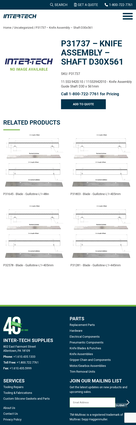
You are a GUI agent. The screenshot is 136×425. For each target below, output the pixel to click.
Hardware (76, 330)
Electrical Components (85, 336)
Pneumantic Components (86, 342)
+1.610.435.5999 (21, 368)
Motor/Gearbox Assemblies (88, 366)
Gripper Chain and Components (90, 360)
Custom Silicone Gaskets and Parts (26, 398)
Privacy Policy (12, 419)
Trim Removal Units (82, 371)
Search (61, 5)
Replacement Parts (82, 325)
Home (7, 27)
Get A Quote (88, 5)
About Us (9, 408)
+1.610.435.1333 (24, 356)
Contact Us (10, 413)
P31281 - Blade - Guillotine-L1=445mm (95, 265)
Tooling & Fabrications (17, 393)
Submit (121, 405)
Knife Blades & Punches (85, 348)
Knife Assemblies (81, 354)
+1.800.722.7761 (28, 362)
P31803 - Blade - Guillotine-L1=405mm (95, 194)
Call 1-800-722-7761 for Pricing (90, 94)
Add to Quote (83, 104)
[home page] (61, 16)
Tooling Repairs (13, 387)
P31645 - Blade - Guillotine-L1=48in (26, 194)
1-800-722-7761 (121, 5)
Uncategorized (23, 27)
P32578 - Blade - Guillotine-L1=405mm (28, 265)
